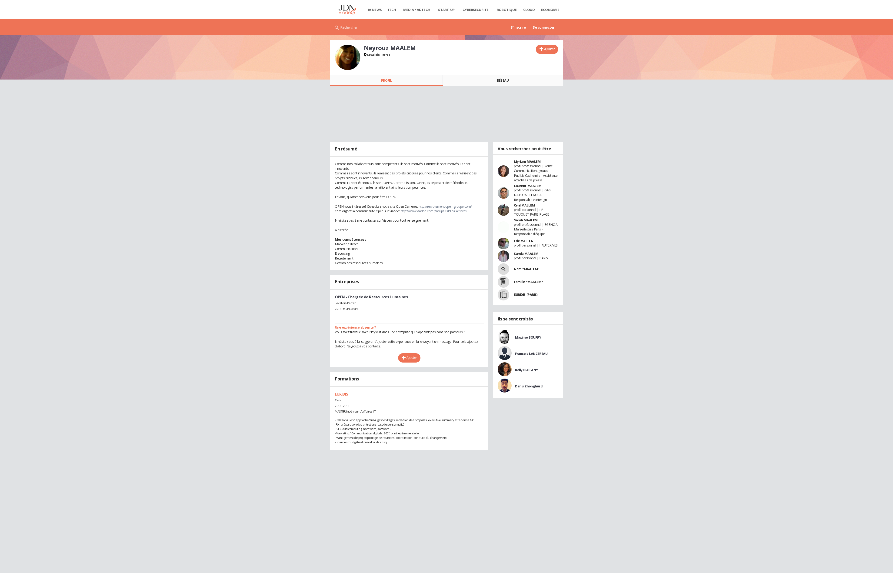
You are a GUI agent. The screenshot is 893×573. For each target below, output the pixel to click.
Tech (391, 9)
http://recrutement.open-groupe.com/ (445, 206)
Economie (550, 9)
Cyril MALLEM (524, 205)
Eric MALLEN (523, 241)
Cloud (529, 9)
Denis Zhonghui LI (529, 386)
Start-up (446, 9)
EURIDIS (341, 394)
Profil (386, 80)
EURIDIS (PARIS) (526, 294)
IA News (375, 9)
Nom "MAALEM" (526, 269)
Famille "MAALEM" (528, 282)
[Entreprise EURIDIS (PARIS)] (503, 294)
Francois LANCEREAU (531, 353)
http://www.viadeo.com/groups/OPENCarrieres (434, 211)
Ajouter (549, 49)
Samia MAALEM (526, 253)
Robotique (506, 9)
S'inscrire (518, 27)
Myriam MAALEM (527, 161)
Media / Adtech (416, 9)
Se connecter (544, 27)
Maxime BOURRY (528, 337)
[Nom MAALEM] (503, 269)
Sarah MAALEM (526, 220)
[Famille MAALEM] (503, 282)
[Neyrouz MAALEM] (347, 57)
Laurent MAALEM (527, 185)
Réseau (503, 80)
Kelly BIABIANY (526, 370)
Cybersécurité (476, 9)
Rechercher (349, 27)
